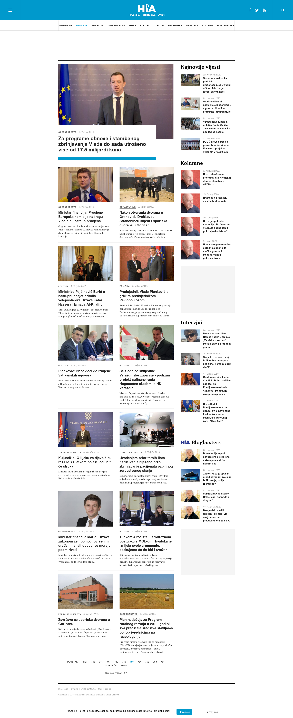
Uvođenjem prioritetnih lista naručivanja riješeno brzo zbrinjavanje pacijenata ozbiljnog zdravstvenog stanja (146, 464)
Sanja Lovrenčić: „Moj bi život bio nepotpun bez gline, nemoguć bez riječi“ (217, 362)
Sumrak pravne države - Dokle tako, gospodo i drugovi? (216, 497)
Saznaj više (212, 712)
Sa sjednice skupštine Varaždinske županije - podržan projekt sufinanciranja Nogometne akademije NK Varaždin (145, 379)
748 (116, 662)
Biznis (132, 25)
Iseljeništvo (117, 25)
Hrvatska (81, 25)
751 (140, 662)
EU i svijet (98, 25)
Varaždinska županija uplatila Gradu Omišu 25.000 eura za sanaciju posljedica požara (216, 126)
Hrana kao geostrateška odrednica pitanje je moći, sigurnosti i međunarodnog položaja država (217, 251)
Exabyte (115, 694)
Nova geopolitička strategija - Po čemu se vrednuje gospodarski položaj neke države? (216, 226)
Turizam (159, 25)
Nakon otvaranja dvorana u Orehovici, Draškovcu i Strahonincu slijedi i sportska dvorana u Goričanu (143, 218)
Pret (84, 662)
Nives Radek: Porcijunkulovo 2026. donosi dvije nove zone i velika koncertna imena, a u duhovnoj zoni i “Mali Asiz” (216, 412)
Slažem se (184, 712)
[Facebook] (250, 10)
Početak (72, 662)
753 (155, 662)
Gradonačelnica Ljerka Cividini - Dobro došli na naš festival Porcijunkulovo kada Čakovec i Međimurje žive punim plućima (217, 385)
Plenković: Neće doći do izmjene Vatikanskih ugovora (84, 372)
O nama (74, 688)
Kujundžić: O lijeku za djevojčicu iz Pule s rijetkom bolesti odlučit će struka (84, 462)
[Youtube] (264, 10)
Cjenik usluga (104, 688)
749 (124, 662)
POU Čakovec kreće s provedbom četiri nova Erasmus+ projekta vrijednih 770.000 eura (216, 146)
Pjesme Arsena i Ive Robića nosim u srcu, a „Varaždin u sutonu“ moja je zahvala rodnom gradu (217, 340)
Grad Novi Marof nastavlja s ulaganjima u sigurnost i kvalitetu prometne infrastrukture (217, 106)
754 (163, 662)
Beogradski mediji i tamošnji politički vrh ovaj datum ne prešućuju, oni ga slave (216, 515)
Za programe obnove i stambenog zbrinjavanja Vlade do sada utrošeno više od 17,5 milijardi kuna (102, 143)
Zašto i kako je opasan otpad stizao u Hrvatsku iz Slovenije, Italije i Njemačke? (217, 478)
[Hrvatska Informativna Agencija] (146, 10)
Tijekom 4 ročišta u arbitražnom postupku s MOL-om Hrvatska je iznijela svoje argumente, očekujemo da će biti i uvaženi (146, 543)
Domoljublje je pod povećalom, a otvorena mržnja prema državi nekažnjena (216, 458)
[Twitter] (257, 10)
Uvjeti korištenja (88, 688)
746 (101, 662)
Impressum (63, 688)
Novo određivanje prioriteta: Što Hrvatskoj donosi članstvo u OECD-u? (217, 179)
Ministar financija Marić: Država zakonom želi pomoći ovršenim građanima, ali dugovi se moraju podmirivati (84, 543)
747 (109, 662)
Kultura (145, 25)
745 (93, 662)
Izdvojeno (65, 25)
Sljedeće (111, 665)
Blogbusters (225, 25)
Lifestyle (192, 25)
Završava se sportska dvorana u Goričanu (84, 621)
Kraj (124, 665)
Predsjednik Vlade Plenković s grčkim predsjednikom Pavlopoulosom (144, 295)
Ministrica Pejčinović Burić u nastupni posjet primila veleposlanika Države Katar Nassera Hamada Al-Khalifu (81, 298)
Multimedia (175, 25)
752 (147, 662)
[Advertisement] (146, 45)
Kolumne (207, 25)
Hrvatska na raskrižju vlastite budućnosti (215, 199)
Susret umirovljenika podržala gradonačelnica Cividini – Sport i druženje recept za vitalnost (217, 84)
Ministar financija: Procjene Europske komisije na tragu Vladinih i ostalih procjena (80, 216)
